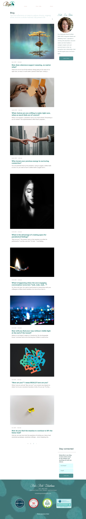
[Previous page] (28, 443)
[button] (52, 19)
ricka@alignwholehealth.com (43, 493)
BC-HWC (45, 489)
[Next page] (36, 443)
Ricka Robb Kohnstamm (42, 485)
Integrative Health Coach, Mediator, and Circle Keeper (43, 490)
